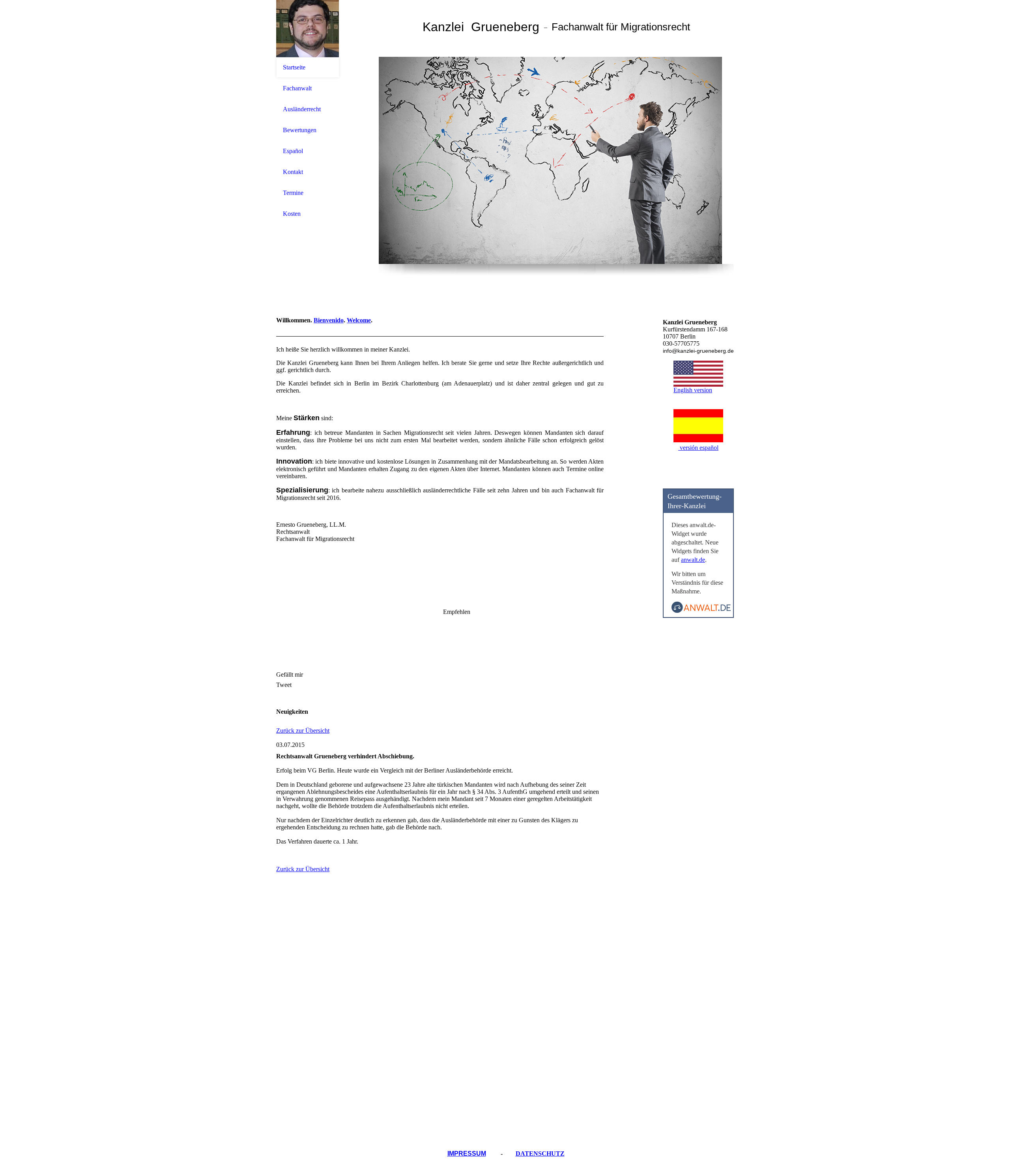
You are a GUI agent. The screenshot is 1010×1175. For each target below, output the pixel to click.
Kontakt (293, 171)
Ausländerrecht (302, 109)
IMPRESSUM (466, 1153)
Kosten (292, 213)
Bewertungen (299, 130)
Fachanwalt (297, 88)
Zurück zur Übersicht (302, 730)
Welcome (359, 320)
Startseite (294, 67)
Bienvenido (329, 320)
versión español (698, 447)
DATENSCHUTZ (540, 1153)
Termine (293, 192)
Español (293, 151)
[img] (307, 28)
